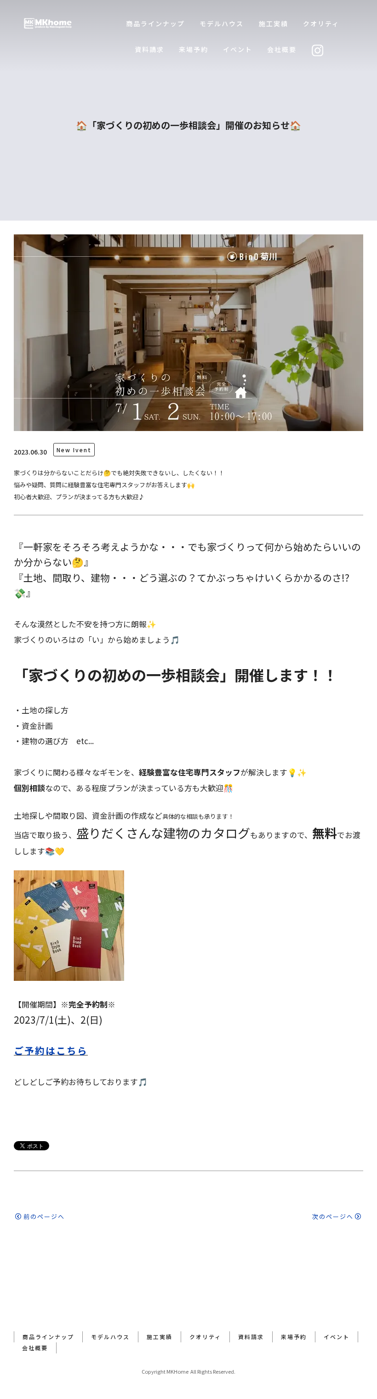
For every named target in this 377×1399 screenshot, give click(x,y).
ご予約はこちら (51, 1050)
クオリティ (321, 23)
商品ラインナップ (155, 23)
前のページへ (44, 1216)
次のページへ (333, 1216)
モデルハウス (222, 23)
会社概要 (282, 49)
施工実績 (273, 23)
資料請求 (149, 49)
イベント (237, 49)
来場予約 (193, 49)
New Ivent (74, 450)
